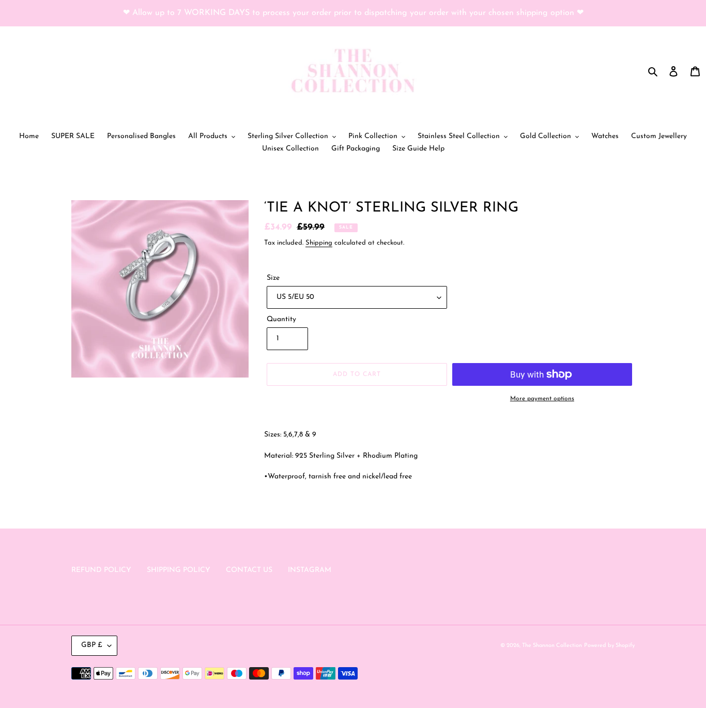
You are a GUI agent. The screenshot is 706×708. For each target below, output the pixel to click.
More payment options (542, 399)
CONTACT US (249, 570)
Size (273, 278)
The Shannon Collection (552, 646)
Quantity (281, 319)
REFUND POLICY (101, 570)
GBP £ (91, 645)
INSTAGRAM (309, 570)
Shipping (318, 242)
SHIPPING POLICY (178, 570)
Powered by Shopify (609, 646)
